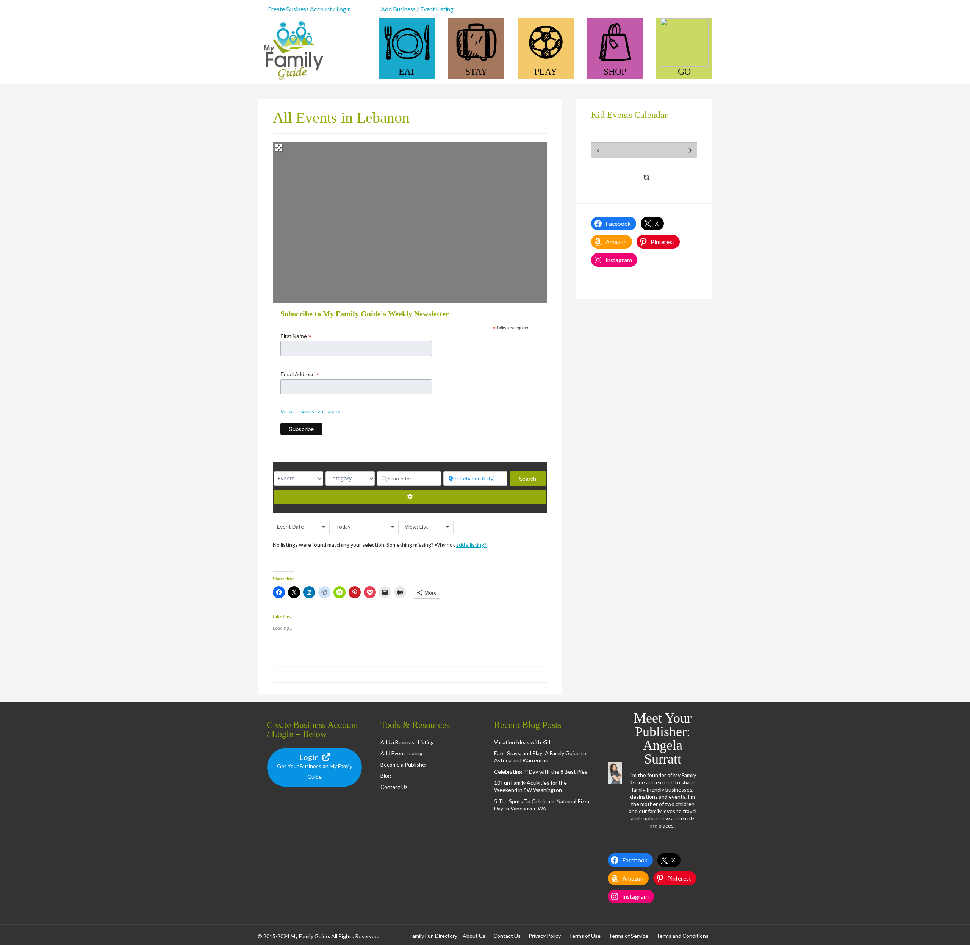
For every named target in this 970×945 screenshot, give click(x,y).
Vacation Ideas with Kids (523, 742)
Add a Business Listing (407, 742)
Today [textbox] (343, 526)
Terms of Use (585, 935)
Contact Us (394, 787)
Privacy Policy (545, 935)
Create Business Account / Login (309, 9)
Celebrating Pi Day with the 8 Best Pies (540, 771)
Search (532, 478)
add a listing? (471, 544)
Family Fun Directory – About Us (447, 935)
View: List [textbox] (416, 526)
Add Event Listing (401, 753)
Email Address (299, 374)
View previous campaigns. (310, 411)
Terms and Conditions (682, 935)
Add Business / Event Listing (417, 9)
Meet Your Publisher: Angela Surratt (663, 738)
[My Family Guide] (292, 80)
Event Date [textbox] (290, 526)
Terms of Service (628, 935)
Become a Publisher (403, 764)
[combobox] (301, 527)
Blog (385, 775)
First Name (295, 336)
